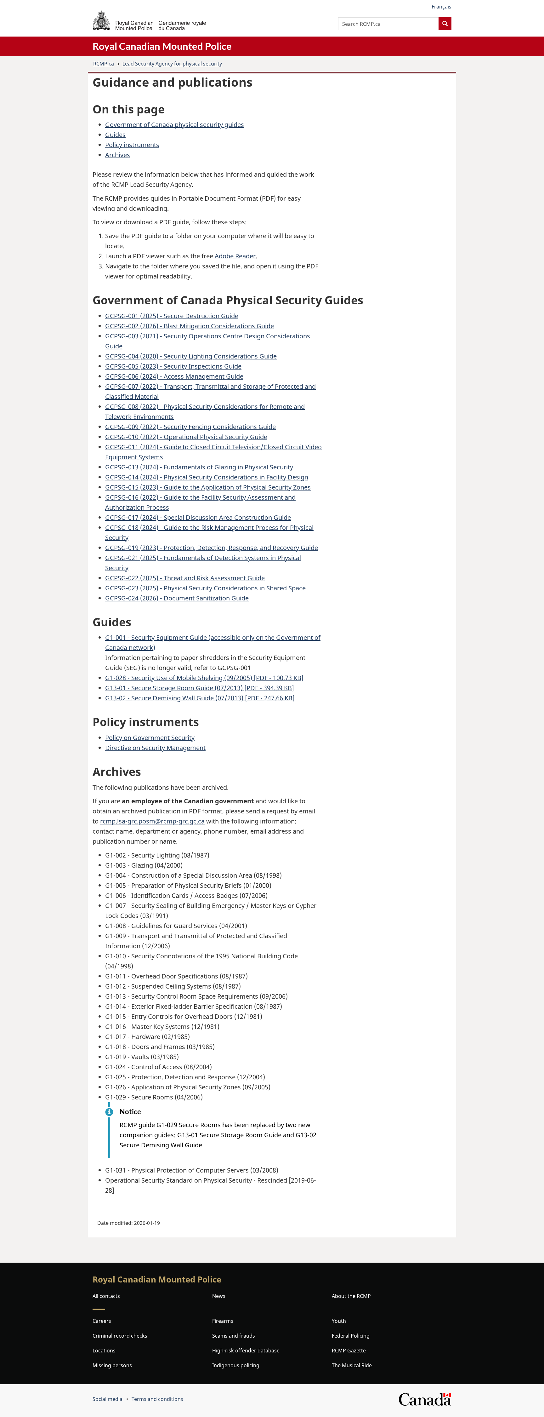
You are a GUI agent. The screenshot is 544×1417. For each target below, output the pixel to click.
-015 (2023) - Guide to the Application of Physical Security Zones (208, 487)
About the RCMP (351, 1296)
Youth (339, 1320)
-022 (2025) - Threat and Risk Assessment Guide (185, 578)
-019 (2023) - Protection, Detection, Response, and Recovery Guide (211, 547)
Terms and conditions (157, 1399)
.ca (103, 63)
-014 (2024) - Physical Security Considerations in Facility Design (206, 477)
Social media (107, 1399)
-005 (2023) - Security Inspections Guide (173, 366)
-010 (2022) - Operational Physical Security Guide (186, 437)
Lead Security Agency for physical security (172, 63)
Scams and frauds (233, 1335)
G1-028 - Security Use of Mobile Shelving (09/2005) (204, 678)
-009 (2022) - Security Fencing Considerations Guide (190, 426)
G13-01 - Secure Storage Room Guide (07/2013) (199, 688)
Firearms (222, 1320)
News (218, 1296)
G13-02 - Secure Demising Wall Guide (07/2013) (200, 698)
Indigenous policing (235, 1365)
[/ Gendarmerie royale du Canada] (149, 20)
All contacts (106, 1296)
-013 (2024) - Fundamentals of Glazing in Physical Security (199, 467)
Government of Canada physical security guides (174, 124)
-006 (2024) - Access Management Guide (174, 376)
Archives (117, 155)
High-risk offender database (246, 1350)
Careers (102, 1320)
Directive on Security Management (155, 747)
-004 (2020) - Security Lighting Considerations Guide (191, 356)
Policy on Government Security (150, 737)
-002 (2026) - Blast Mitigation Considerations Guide (189, 326)
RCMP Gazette (349, 1350)
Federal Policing (351, 1335)
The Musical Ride (352, 1365)
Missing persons (112, 1365)
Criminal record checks (120, 1335)
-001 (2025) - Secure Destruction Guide (171, 316)
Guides (115, 134)
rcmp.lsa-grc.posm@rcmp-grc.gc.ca (152, 821)
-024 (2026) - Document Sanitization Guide (177, 598)
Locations (104, 1350)
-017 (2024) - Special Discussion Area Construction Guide (198, 517)
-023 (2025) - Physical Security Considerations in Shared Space (205, 588)
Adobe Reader (235, 256)
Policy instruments (132, 145)
